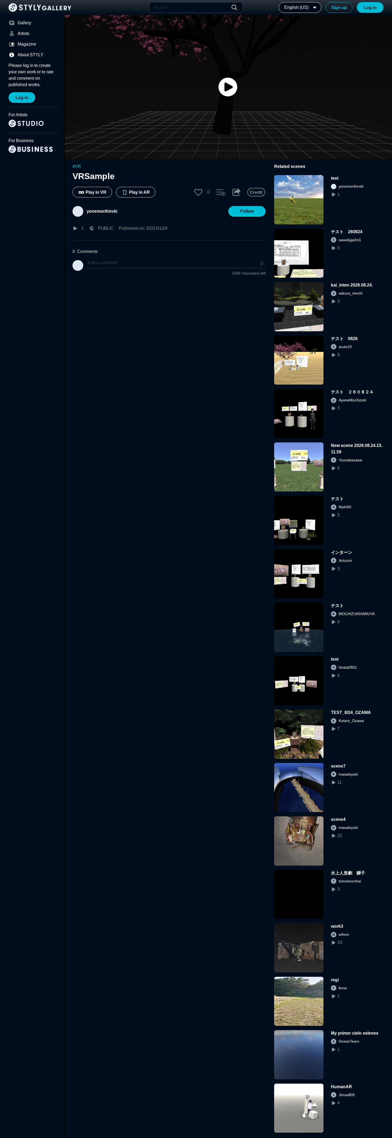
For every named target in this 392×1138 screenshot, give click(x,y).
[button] (198, 192)
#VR (77, 166)
